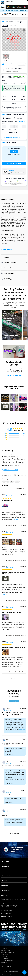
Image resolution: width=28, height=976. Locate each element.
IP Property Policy (5, 950)
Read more (15, 519)
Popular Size (22, 121)
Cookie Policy (4, 954)
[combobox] (19, 488)
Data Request (4, 958)
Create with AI (14, 158)
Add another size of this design (12, 137)
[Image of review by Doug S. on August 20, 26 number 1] (5, 579)
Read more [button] (22, 729)
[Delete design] (4, 30)
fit (7, 481)
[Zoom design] (24, 30)
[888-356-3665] (23, 14)
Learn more (11, 170)
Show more (5, 485)
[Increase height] (24, 126)
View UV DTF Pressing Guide (14, 375)
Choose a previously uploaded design (13, 156)
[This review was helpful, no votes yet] (21, 525)
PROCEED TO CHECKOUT (14, 163)
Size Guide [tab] (13, 25)
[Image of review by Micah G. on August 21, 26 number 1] (5, 505)
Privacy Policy (4, 948)
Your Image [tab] (5, 25)
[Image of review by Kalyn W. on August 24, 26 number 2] (12, 542)
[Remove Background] (5, 64)
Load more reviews (14, 678)
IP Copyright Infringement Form (8, 952)
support (17, 481)
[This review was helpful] (21, 672)
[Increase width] (12, 126)
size (4, 481)
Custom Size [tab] (8, 118)
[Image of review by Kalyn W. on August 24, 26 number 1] (5, 542)
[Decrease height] (16, 126)
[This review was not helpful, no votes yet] (23, 525)
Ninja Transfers (14, 971)
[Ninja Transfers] (7, 14)
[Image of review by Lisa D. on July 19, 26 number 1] (5, 652)
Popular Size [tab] (19, 118)
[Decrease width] (4, 126)
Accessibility (4, 962)
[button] (18, 14)
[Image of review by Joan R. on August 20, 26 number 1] (5, 617)
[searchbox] (8, 475)
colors (11, 481)
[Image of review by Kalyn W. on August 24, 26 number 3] (19, 542)
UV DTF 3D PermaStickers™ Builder (13, 226)
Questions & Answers (14, 692)
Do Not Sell (4, 956)
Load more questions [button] (14, 833)
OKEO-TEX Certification (7, 960)
